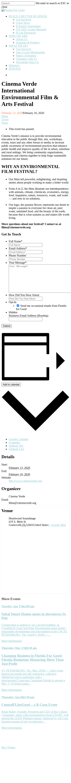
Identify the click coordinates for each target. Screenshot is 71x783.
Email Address (18, 248)
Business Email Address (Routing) (28, 315)
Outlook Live (16, 449)
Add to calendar (11, 384)
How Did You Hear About (24, 295)
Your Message (18, 262)
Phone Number (17, 255)
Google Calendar (18, 439)
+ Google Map (57, 524)
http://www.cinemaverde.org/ (25, 480)
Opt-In (12, 302)
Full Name (15, 241)
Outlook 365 (16, 445)
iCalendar (14, 442)
